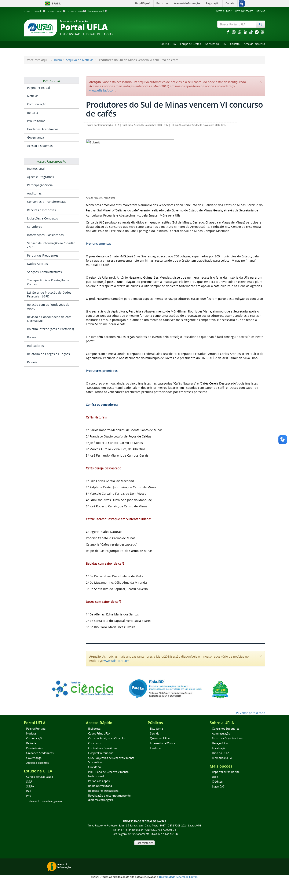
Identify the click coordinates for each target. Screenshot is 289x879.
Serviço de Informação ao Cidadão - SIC (51, 245)
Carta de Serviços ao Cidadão (106, 738)
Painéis (32, 362)
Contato (234, 44)
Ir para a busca (76, 11)
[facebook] (228, 32)
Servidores (34, 227)
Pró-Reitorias (36, 121)
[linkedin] (246, 32)
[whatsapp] (240, 32)
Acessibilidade (224, 11)
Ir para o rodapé (97, 11)
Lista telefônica (144, 842)
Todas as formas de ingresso (44, 801)
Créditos (217, 781)
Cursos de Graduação (39, 777)
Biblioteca (94, 728)
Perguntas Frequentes (42, 255)
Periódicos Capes (99, 781)
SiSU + (30, 786)
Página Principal (38, 88)
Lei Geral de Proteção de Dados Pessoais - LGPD (49, 294)
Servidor (155, 733)
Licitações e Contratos (42, 218)
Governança (35, 137)
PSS (28, 796)
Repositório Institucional (103, 791)
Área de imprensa (254, 44)
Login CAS (218, 786)
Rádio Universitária (100, 786)
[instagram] (234, 32)
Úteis (215, 777)
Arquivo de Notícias (80, 60)
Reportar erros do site (225, 772)
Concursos (95, 743)
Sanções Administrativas (44, 272)
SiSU (29, 781)
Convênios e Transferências (46, 202)
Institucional (36, 169)
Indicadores (35, 346)
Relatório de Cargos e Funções (48, 354)
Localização (219, 748)
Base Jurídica (220, 743)
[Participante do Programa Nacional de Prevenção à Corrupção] (220, 689)
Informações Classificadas (45, 235)
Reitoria (32, 113)
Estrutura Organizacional (227, 738)
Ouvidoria (94, 767)
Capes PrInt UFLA (99, 733)
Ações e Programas (40, 177)
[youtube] (262, 32)
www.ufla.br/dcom (102, 90)
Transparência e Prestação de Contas (48, 282)
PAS (28, 791)
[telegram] (257, 32)
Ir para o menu (56, 11)
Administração (221, 733)
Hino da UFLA (220, 753)
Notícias (33, 96)
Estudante (156, 728)
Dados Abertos (37, 264)
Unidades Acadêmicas (42, 129)
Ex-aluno (155, 748)
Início (58, 60)
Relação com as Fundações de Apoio (48, 306)
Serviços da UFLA (215, 44)
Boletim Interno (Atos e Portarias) (50, 329)
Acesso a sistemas (40, 146)
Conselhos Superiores (225, 728)
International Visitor (162, 743)
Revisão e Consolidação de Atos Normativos (49, 319)
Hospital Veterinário (100, 753)
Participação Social (40, 185)
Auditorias (34, 193)
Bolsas (31, 337)
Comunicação (36, 104)
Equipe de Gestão (190, 44)
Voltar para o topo (252, 713)
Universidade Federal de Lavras (178, 877)
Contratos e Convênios (102, 748)
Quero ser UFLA (160, 738)
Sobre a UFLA (168, 44)
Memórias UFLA (222, 758)
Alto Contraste (244, 11)
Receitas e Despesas (41, 210)
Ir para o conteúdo (34, 11)
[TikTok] (251, 32)
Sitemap (260, 11)
